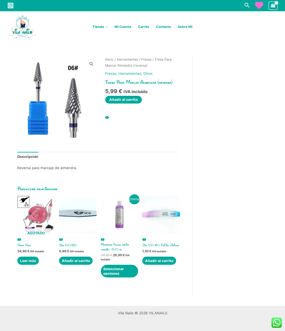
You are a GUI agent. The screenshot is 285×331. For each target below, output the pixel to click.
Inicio (109, 59)
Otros (148, 73)
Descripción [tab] (27, 157)
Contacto (163, 27)
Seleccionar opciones (113, 271)
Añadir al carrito (123, 99)
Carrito (143, 27)
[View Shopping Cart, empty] (273, 5)
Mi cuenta (123, 27)
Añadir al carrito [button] (76, 261)
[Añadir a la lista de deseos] (107, 117)
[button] (247, 5)
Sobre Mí (185, 27)
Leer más (28, 261)
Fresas (146, 59)
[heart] (259, 5)
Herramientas (127, 59)
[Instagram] (10, 5)
